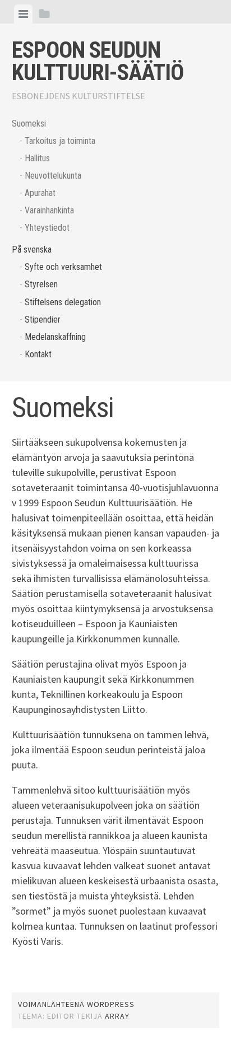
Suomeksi (29, 123)
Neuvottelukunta (53, 175)
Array (117, 1016)
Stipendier (43, 319)
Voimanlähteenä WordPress (76, 1004)
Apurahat (40, 193)
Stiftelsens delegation (63, 302)
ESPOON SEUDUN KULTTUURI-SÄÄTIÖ (97, 61)
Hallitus (37, 158)
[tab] (23, 14)
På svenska (32, 249)
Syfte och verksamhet (63, 267)
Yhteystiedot (47, 227)
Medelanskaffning (55, 337)
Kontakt (38, 354)
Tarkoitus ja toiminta (60, 141)
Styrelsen (41, 284)
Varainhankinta (49, 210)
